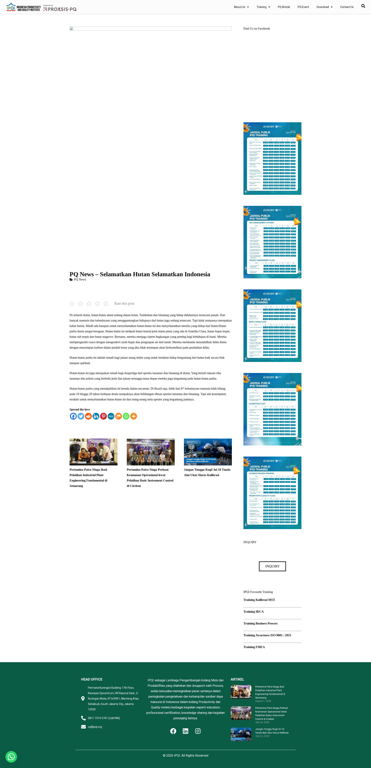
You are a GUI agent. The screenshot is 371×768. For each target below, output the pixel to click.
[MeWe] (111, 416)
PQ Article (284, 7)
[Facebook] (73, 416)
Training (261, 7)
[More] (133, 416)
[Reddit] (88, 416)
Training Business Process (260, 623)
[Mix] (118, 416)
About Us (239, 7)
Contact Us (347, 7)
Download (323, 7)
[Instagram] (198, 731)
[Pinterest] (103, 416)
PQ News (80, 279)
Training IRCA (253, 611)
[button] (11, 757)
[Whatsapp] (126, 416)
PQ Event (303, 7)
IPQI (177, 755)
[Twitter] (80, 416)
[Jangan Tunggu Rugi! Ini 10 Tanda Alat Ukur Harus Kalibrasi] (208, 441)
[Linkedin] (96, 416)
